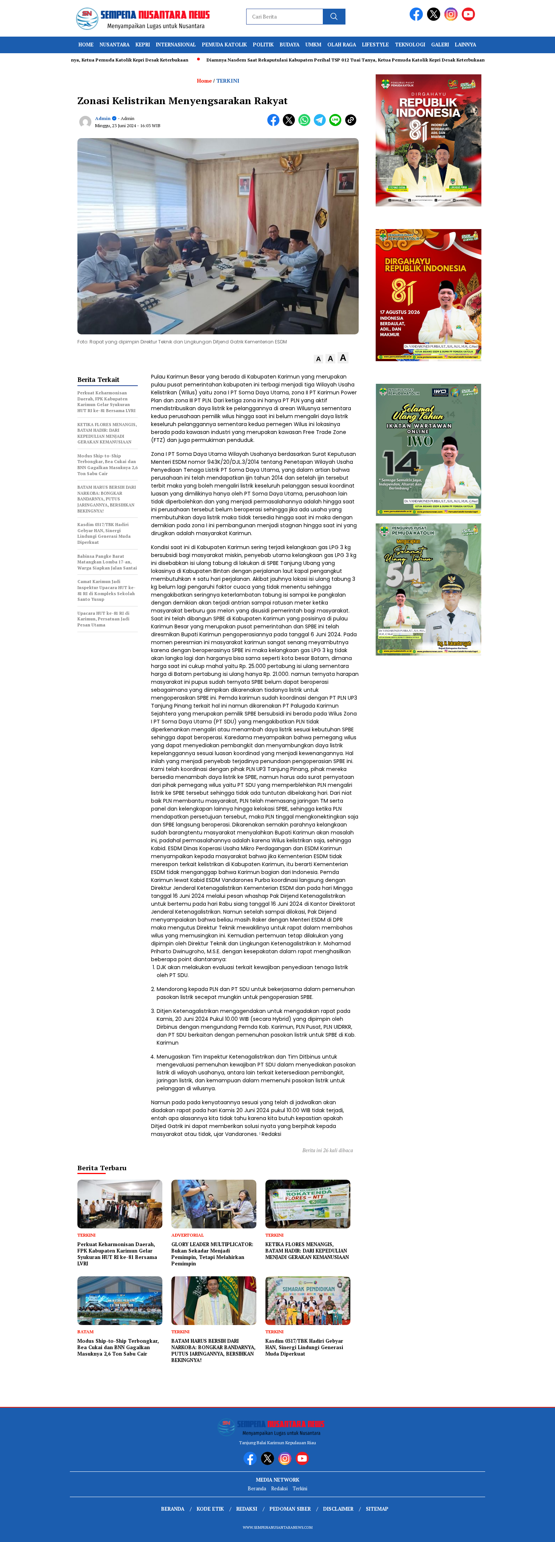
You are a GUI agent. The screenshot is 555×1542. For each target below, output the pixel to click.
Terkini (300, 1488)
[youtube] (470, 19)
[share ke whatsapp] (306, 124)
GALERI (440, 44)
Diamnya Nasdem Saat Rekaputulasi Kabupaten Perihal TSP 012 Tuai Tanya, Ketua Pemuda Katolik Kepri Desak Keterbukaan (306, 60)
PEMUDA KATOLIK (224, 44)
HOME (86, 44)
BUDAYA (289, 44)
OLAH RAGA (341, 44)
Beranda (257, 1488)
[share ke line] (337, 124)
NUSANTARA (115, 44)
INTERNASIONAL (176, 44)
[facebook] (418, 19)
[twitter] (435, 19)
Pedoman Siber (290, 1508)
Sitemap (377, 1508)
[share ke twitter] (290, 124)
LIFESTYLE (375, 44)
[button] (318, 359)
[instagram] (452, 19)
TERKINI (227, 80)
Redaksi (279, 1488)
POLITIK (263, 44)
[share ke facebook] (275, 124)
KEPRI (143, 44)
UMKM (313, 44)
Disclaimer (338, 1508)
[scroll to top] (532, 1530)
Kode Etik (210, 1508)
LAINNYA (465, 44)
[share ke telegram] (321, 124)
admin (103, 118)
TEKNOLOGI (410, 44)
